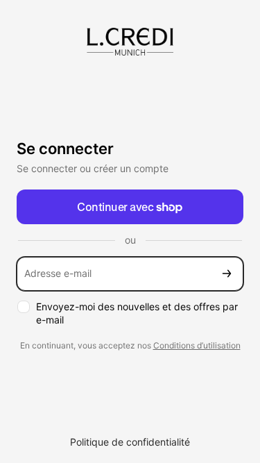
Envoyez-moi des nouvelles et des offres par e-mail (137, 313)
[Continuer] (227, 274)
